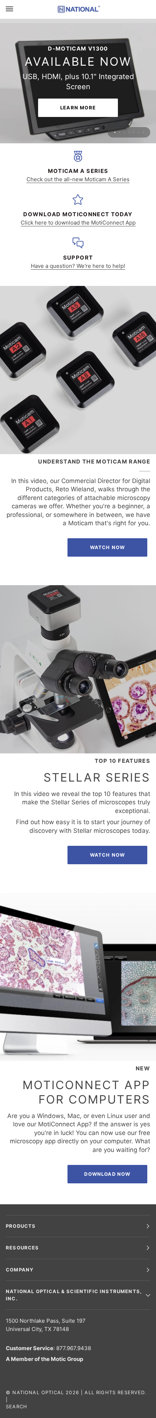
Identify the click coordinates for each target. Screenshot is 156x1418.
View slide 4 (129, 60)
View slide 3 (124, 60)
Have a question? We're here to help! (78, 194)
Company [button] (19, 1269)
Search (16, 1406)
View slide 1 (114, 60)
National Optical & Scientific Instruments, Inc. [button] (74, 1294)
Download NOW (107, 1102)
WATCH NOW (107, 783)
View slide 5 (133, 60)
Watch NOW (107, 475)
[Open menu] (17, 9)
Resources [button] (22, 1247)
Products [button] (21, 1225)
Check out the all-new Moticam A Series (78, 107)
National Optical (38, 1392)
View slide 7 (143, 60)
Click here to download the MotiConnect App (78, 150)
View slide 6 (138, 60)
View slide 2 (119, 60)
